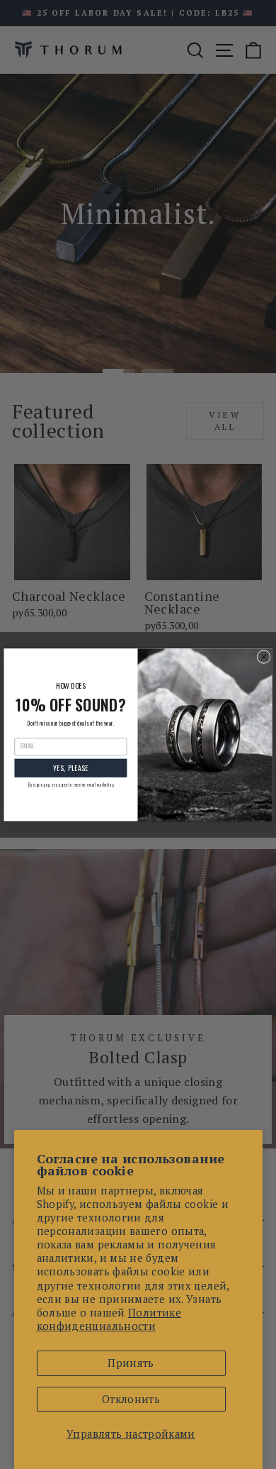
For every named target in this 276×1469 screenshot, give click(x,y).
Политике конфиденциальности (109, 1319)
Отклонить (131, 1399)
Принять (131, 1363)
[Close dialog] (264, 656)
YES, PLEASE (70, 768)
